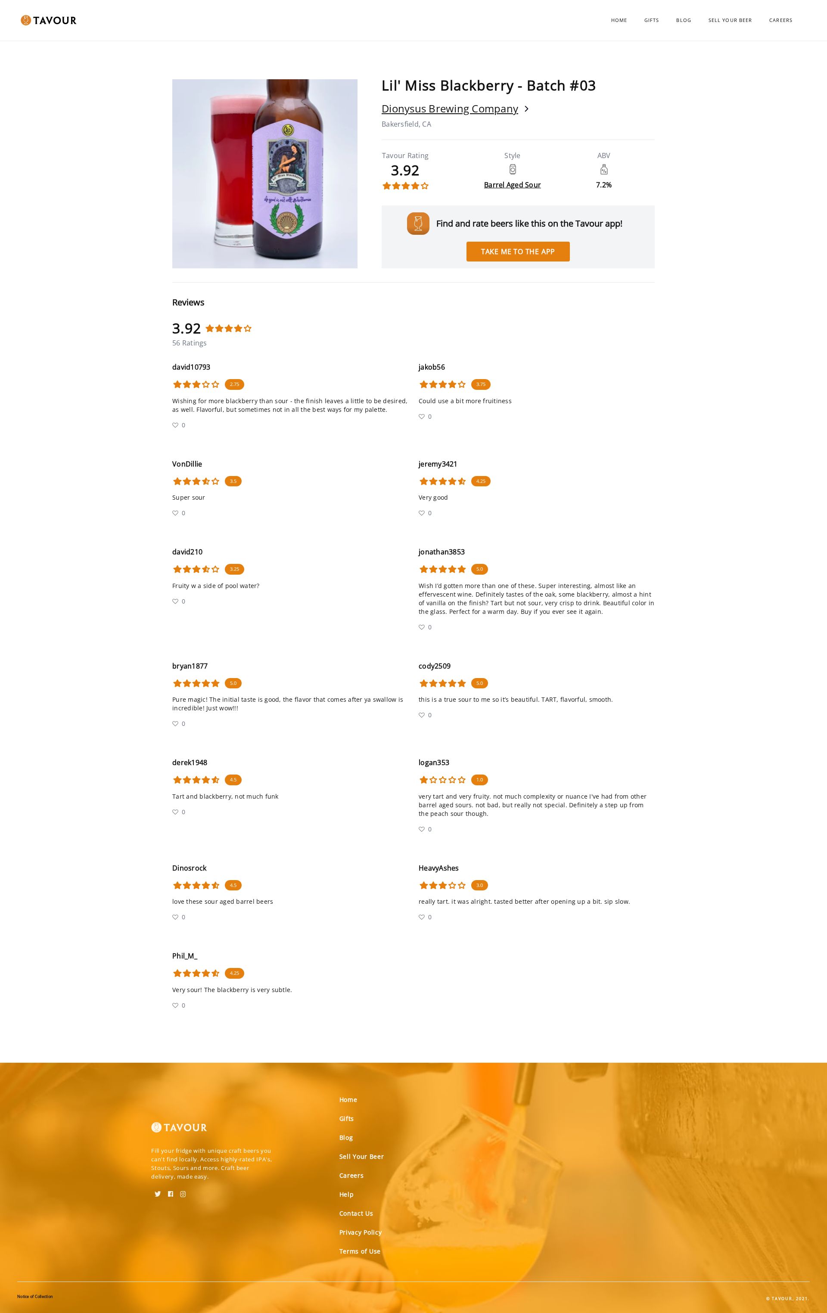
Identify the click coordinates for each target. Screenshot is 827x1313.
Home (619, 20)
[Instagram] (183, 1191)
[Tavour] (179, 1130)
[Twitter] (158, 1191)
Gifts (651, 20)
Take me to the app (518, 251)
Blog (683, 20)
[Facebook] (171, 1191)
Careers (781, 20)
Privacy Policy (360, 1232)
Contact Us (356, 1213)
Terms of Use (360, 1251)
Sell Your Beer (730, 20)
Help (346, 1194)
